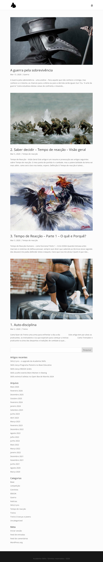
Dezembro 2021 (16, 456)
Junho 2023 (15, 414)
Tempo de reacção (30, 154)
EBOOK (13, 493)
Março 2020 (15, 472)
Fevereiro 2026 (16, 390)
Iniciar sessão (16, 531)
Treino (25, 329)
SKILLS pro (14, 505)
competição (15, 486)
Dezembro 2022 (16, 429)
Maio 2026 (14, 387)
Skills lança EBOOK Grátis (21, 369)
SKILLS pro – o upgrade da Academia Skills (28, 361)
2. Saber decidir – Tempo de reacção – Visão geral (48, 149)
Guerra (26, 74)
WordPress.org (16, 542)
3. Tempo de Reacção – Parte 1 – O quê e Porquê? (48, 236)
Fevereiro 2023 (16, 425)
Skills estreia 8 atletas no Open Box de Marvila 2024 (32, 376)
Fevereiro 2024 (16, 402)
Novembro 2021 (17, 460)
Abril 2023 (14, 418)
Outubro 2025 (16, 398)
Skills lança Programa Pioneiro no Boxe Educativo (31, 365)
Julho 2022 (14, 437)
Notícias (13, 501)
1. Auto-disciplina (23, 324)
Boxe (12, 482)
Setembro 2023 (16, 410)
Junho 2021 (15, 464)
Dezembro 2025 (16, 394)
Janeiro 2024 (15, 406)
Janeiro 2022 (15, 452)
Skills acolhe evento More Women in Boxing (28, 373)
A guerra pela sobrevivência (31, 70)
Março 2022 (15, 448)
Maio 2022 (14, 444)
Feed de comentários (19, 538)
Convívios (14, 489)
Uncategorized (16, 520)
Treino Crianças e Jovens (20, 517)
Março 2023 (15, 421)
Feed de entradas (17, 534)
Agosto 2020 (15, 468)
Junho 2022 (15, 441)
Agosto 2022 (15, 433)
